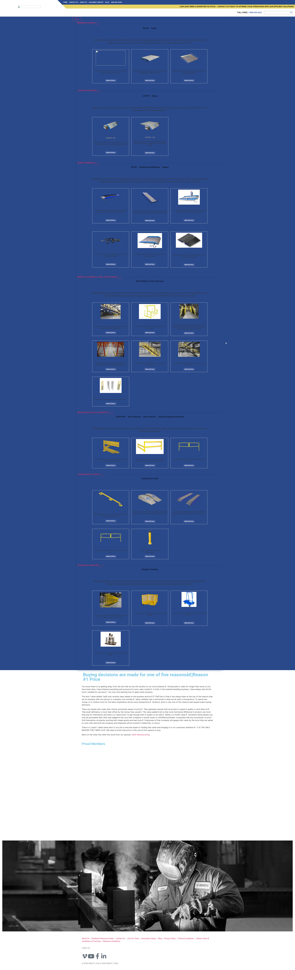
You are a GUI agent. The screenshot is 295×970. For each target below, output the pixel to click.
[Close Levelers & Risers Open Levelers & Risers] (99, 91)
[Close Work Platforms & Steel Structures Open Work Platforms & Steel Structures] (119, 278)
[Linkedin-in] (104, 956)
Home (65, 2)
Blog (107, 2)
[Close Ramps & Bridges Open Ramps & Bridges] (97, 163)
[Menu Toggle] (77, 19)
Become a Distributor (111, 941)
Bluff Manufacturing (141, 734)
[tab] (146, 28)
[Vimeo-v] (85, 956)
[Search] (291, 12)
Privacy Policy (170, 938)
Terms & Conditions (186, 938)
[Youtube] (91, 956)
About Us (83, 2)
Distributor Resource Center (102, 938)
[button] (226, 343)
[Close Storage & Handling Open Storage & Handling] (101, 566)
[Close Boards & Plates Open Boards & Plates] (97, 23)
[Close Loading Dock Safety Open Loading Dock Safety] (102, 475)
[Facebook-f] (97, 956)
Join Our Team (116, 2)
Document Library (96, 2)
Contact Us (73, 2)
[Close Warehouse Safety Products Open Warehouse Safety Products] (111, 413)
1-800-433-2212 (255, 12)
